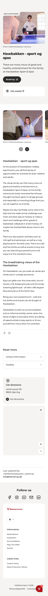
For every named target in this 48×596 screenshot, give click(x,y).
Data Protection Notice (17, 567)
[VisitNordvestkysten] (14, 509)
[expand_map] (41, 410)
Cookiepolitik (33, 589)
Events (10, 548)
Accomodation (13, 541)
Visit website (16, 91)
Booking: (10, 79)
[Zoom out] (41, 451)
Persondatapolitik (17, 589)
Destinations (12, 534)
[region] (24, 430)
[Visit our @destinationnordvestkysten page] (24, 497)
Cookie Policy (13, 563)
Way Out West (13, 545)
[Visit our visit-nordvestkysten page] (38, 497)
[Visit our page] (9, 497)
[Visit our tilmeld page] (31, 497)
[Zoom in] (41, 444)
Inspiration (11, 538)
